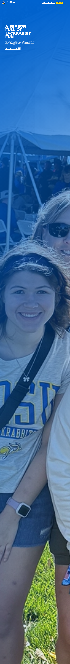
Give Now (59, 2)
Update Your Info (48, 2)
